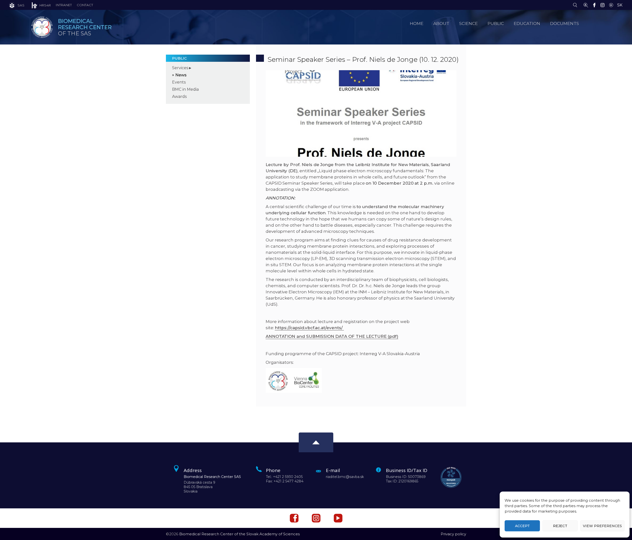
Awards (179, 96)
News (181, 75)
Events (179, 82)
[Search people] (586, 5)
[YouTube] (612, 5)
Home (416, 23)
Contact (85, 5)
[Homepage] (42, 27)
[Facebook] (595, 5)
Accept (522, 526)
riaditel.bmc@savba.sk (345, 477)
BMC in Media (185, 89)
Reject (560, 526)
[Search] (576, 5)
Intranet (64, 5)
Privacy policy (453, 534)
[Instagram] (604, 5)
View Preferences (602, 526)
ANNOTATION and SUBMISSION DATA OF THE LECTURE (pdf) (332, 336)
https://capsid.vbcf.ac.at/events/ (309, 327)
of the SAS (85, 27)
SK (619, 5)
